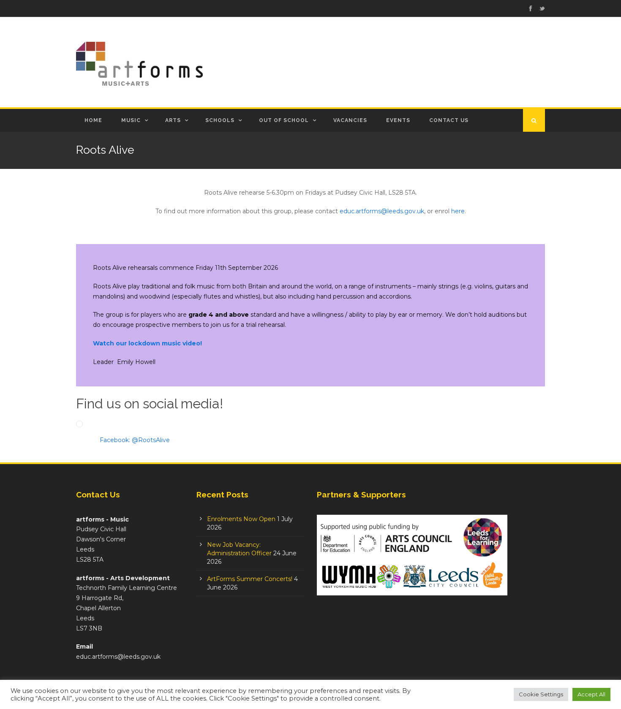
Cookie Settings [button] (541, 694)
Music (131, 120)
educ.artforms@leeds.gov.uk (382, 211)
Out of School (284, 120)
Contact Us (448, 120)
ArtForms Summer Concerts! (249, 579)
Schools (219, 120)
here (458, 211)
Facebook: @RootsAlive (135, 440)
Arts (173, 120)
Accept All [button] (591, 694)
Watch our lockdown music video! (147, 343)
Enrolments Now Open (241, 519)
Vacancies (350, 120)
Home (93, 120)
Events (398, 120)
